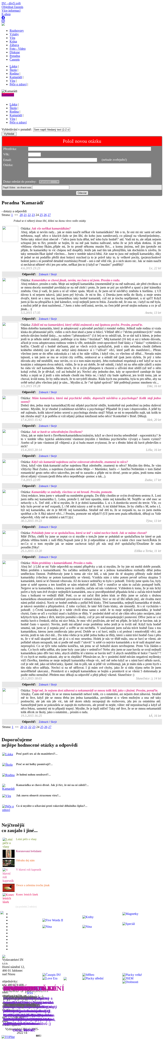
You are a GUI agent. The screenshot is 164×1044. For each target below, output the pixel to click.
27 (49, 215)
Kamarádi (8, 94)
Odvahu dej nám (25, 860)
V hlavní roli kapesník (28, 869)
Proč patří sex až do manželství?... (37, 753)
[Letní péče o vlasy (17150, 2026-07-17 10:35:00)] (9, 846)
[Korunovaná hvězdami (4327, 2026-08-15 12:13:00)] (9, 856)
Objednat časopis (12, 7)
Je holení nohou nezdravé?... (33, 774)
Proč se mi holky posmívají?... (34, 764)
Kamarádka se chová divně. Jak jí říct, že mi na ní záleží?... (52, 785)
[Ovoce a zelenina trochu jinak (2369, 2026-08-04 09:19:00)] (9, 890)
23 (33, 215)
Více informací (11, 10)
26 (45, 215)
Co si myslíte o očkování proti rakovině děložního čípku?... (51, 805)
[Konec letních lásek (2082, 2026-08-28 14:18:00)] (9, 902)
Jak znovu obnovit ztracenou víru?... (38, 795)
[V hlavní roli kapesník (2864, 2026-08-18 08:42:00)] (9, 880)
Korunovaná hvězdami (28, 851)
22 (29, 215)
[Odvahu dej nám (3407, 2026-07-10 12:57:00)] (9, 866)
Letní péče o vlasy (26, 839)
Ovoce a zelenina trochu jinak (33, 885)
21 (25, 215)
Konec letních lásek (27, 894)
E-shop (6, 14)
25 (41, 215)
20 (21, 215)
